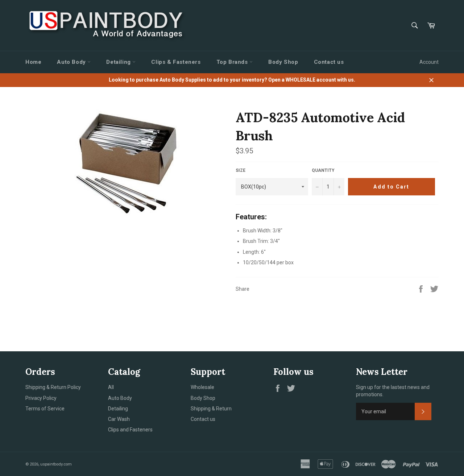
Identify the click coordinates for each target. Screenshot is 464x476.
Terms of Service (45, 408)
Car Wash (119, 419)
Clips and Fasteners (130, 429)
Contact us (329, 62)
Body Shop (283, 62)
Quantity (323, 170)
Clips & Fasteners (175, 62)
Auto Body (72, 62)
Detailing (119, 62)
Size (240, 170)
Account (429, 62)
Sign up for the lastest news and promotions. (393, 390)
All (111, 387)
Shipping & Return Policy (53, 387)
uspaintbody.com (56, 464)
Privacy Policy (41, 398)
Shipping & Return (211, 408)
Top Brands (233, 62)
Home (33, 62)
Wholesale (202, 387)
